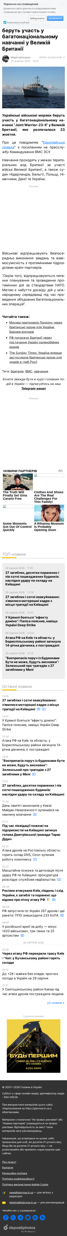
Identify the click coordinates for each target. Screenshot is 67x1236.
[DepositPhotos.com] (20, 1229)
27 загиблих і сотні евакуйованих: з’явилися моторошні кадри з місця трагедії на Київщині (30, 703)
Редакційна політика (14, 1173)
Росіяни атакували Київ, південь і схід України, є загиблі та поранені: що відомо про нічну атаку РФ (32, 893)
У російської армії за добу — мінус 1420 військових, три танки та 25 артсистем (29, 929)
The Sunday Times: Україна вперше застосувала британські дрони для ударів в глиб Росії (35, 357)
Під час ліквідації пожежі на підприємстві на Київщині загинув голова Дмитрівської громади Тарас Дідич (31, 830)
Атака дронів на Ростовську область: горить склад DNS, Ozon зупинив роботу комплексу (31, 853)
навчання (41, 371)
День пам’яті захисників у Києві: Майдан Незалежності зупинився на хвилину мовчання (30, 808)
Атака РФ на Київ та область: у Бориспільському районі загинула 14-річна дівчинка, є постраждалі (32, 743)
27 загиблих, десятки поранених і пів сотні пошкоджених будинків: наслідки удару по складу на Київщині (33, 788)
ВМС (28, 371)
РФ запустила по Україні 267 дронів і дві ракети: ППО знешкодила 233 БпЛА (33, 911)
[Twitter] (13, 1217)
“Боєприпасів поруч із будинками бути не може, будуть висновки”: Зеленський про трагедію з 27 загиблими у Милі (33, 765)
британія (17, 371)
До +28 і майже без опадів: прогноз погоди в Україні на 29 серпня (30, 974)
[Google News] (35, 1217)
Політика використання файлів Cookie (25, 1184)
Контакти (7, 1167)
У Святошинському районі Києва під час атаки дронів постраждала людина (32, 990)
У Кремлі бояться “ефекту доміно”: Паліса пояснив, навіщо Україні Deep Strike (30, 723)
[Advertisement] (33, 217)
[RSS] (42, 1217)
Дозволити (55, 18)
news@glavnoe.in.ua (21, 1192)
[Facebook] (6, 1217)
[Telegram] (20, 1217)
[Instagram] (28, 1217)
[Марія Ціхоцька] (5, 61)
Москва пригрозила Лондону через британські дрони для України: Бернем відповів (35, 327)
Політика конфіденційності (18, 1178)
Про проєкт (9, 1161)
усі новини (54, 1003)
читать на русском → (52, 57)
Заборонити (37, 18)
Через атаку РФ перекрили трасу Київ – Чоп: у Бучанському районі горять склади (33, 956)
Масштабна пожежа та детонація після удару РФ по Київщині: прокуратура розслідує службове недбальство (32, 873)
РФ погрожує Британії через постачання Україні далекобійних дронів (34, 342)
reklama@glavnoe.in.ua (22, 1202)
